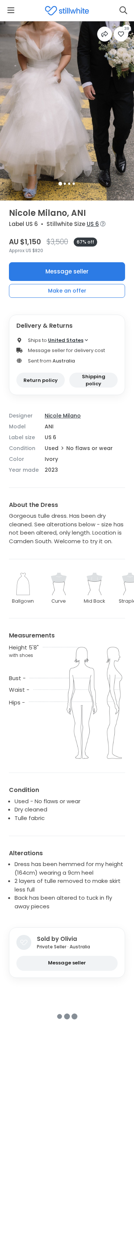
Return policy (40, 380)
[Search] (123, 10)
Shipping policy (93, 380)
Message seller (67, 271)
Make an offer (67, 290)
